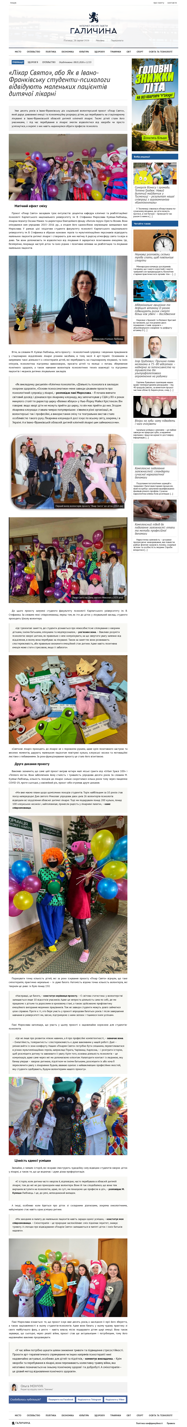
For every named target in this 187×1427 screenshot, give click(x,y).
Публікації (17, 62)
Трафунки (115, 51)
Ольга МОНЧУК (32, 1386)
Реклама (100, 40)
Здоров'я (33, 62)
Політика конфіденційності (149, 1423)
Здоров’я (99, 51)
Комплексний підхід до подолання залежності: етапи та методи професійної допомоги (155, 528)
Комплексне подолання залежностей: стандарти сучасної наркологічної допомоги (152, 472)
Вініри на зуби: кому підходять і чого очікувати (155, 422)
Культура (84, 51)
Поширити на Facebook (61, 1399)
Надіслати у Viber (115, 1399)
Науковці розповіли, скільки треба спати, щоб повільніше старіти (154, 257)
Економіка (68, 51)
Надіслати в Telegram (89, 1399)
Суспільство (33, 51)
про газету (159, 2)
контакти (172, 2)
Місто (18, 51)
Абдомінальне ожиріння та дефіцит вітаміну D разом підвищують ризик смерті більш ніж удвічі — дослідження (155, 309)
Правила (171, 1423)
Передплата (117, 40)
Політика (51, 51)
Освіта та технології (160, 51)
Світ (129, 51)
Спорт (140, 51)
